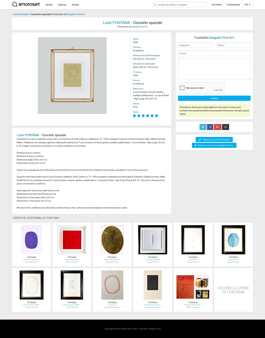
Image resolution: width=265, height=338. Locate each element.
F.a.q (159, 329)
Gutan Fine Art (72, 262)
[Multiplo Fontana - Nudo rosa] (112, 285)
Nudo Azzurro (233, 259)
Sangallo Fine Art (76, 14)
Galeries (62, 4)
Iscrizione (217, 4)
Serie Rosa (193, 259)
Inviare (214, 98)
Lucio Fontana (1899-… (72, 305)
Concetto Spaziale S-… (31, 259)
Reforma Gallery (193, 307)
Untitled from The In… (152, 305)
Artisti (49, 4)
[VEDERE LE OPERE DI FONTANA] (233, 308)
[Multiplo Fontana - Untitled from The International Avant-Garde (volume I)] (153, 285)
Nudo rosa (112, 305)
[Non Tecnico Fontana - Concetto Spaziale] (71, 240)
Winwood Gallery (31, 262)
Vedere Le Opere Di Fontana (216, 139)
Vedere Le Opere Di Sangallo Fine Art (215, 145)
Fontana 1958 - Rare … (193, 305)
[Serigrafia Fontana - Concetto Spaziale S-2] (31, 240)
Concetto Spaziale (72, 259)
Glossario (152, 329)
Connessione (233, 4)
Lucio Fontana (21, 14)
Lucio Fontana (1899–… (31, 305)
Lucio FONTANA (116, 22)
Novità (75, 4)
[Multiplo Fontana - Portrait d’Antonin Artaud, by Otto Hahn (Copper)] (112, 240)
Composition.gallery (112, 307)
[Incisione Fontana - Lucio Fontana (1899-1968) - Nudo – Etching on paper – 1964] (72, 285)
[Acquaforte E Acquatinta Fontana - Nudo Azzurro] (233, 240)
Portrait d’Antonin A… (112, 259)
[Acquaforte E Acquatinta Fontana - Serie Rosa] (193, 240)
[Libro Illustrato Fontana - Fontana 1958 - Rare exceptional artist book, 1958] (193, 285)
